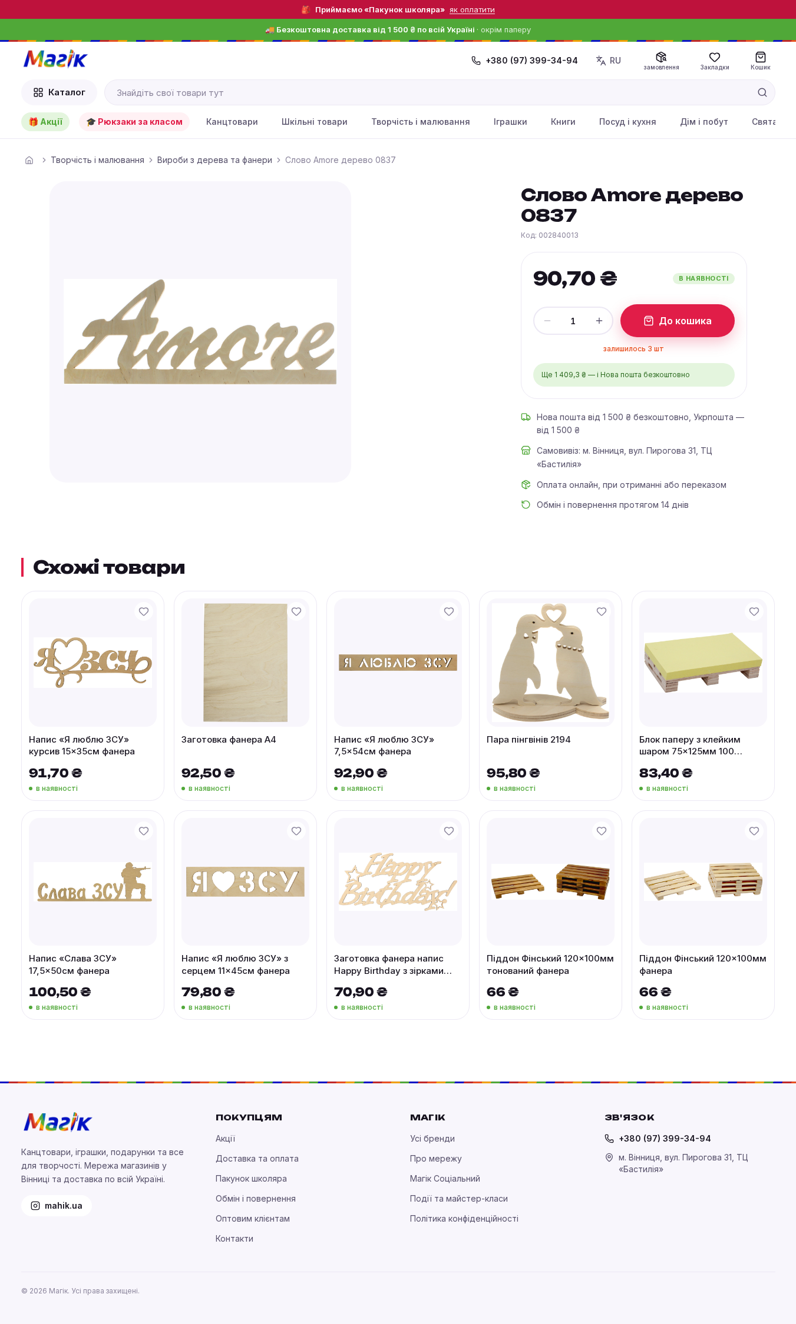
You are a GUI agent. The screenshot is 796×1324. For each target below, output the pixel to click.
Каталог (66, 92)
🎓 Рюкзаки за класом (134, 122)
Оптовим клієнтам (253, 1218)
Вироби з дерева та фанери (214, 160)
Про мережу (436, 1158)
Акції (225, 1138)
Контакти (234, 1238)
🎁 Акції (45, 122)
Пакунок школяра (251, 1178)
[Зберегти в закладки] (143, 611)
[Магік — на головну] (55, 59)
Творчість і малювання (420, 122)
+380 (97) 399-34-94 (531, 60)
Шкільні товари (315, 122)
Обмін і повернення (256, 1198)
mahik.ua (63, 1205)
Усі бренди (432, 1138)
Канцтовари (232, 122)
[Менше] (547, 321)
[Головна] (29, 160)
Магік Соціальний (445, 1178)
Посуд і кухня (627, 122)
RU (615, 60)
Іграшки (510, 122)
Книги (563, 122)
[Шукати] (762, 92)
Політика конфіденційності (464, 1218)
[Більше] (599, 321)
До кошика (685, 321)
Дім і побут (704, 122)
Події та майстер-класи (459, 1198)
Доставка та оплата (257, 1158)
